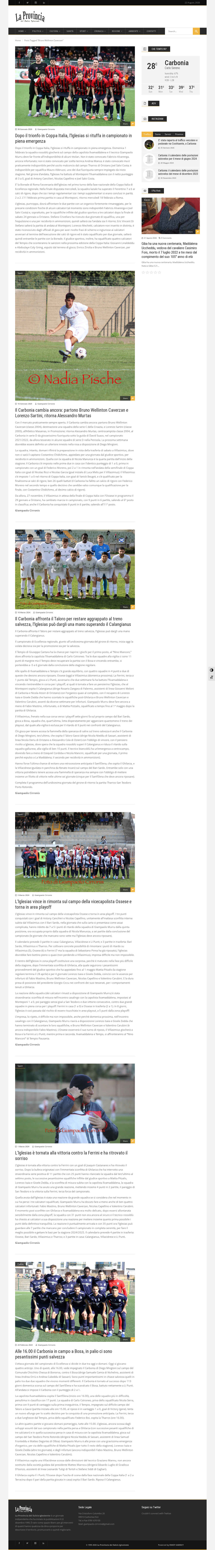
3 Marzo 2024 (23, 895)
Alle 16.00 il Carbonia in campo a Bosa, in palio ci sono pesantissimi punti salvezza (63, 1354)
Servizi (168, 134)
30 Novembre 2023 (168, 178)
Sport (20, 48)
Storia (158, 134)
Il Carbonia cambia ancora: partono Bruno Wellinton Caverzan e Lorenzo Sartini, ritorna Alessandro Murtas (71, 412)
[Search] (196, 31)
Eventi (147, 199)
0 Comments (166, 238)
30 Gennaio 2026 (25, 129)
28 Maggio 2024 (167, 163)
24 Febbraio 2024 (25, 1345)
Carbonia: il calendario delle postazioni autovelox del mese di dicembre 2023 (178, 172)
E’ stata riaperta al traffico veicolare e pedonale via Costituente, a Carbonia (178, 142)
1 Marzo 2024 (23, 1146)
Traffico (147, 134)
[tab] (147, 134)
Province (179, 134)
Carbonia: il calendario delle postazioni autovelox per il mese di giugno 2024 (178, 157)
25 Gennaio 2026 (167, 148)
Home (18, 40)
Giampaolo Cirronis (46, 129)
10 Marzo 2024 (24, 612)
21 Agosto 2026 (150, 238)
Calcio (20, 1264)
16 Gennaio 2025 (25, 403)
